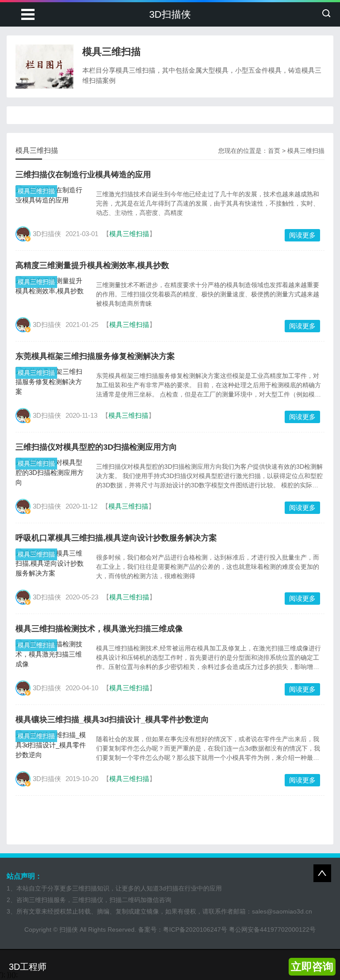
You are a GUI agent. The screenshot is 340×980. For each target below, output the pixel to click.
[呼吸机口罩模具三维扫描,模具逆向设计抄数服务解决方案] (51, 563)
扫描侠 (68, 929)
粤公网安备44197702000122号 (272, 929)
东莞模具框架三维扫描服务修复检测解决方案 (95, 356)
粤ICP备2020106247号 (195, 929)
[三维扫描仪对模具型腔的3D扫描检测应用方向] (51, 473)
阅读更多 (302, 235)
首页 (274, 150)
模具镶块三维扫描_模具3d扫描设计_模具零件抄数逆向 (112, 719)
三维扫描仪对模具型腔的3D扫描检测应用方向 (96, 447)
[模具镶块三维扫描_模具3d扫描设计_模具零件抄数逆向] (51, 745)
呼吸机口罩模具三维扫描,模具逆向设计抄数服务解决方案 (116, 537)
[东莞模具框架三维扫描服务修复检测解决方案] (51, 382)
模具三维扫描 (306, 150)
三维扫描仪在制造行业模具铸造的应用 (83, 174)
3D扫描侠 (170, 14)
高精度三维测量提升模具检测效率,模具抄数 (92, 265)
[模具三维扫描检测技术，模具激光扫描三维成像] (51, 654)
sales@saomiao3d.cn (282, 911)
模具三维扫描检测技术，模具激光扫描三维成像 (99, 628)
